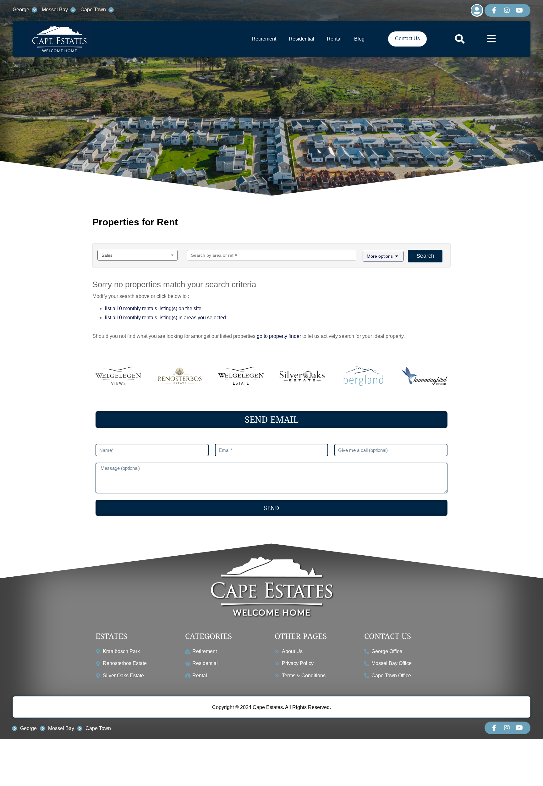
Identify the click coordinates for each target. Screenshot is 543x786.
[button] (383, 256)
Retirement (264, 38)
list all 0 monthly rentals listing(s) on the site (153, 308)
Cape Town (93, 9)
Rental (334, 38)
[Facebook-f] (494, 10)
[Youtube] (519, 10)
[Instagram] (507, 10)
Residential (301, 38)
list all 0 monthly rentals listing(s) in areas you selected (165, 317)
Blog (359, 38)
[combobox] (137, 255)
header (271, 101)
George (21, 9)
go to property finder (279, 336)
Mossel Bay (55, 9)
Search (425, 256)
